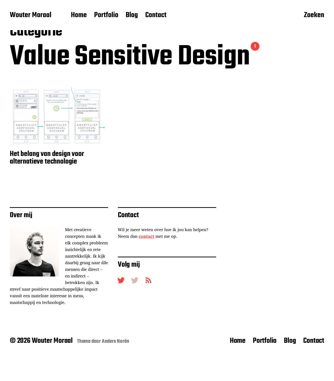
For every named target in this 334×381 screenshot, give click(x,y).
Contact (156, 15)
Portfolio (106, 15)
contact (146, 236)
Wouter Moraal (30, 15)
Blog (132, 15)
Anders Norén (115, 341)
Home (79, 15)
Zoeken (314, 15)
